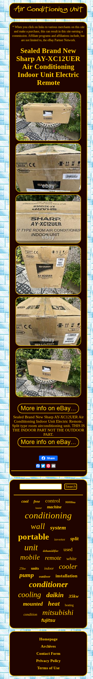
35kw (74, 596)
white (71, 558)
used (68, 549)
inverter (59, 539)
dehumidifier (50, 550)
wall (38, 526)
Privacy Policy (48, 661)
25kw (22, 568)
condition (30, 614)
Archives (48, 646)
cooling (29, 594)
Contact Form (48, 653)
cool (24, 501)
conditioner (48, 584)
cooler (68, 566)
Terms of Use (48, 668)
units (35, 568)
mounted (33, 604)
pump (26, 575)
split (74, 538)
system (58, 527)
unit (31, 547)
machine (54, 507)
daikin (55, 595)
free (37, 501)
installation (66, 575)
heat (54, 603)
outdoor (44, 576)
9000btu (70, 502)
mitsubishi (57, 612)
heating (69, 605)
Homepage (48, 639)
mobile (30, 557)
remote (53, 558)
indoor (49, 568)
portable (33, 536)
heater (38, 508)
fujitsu (48, 620)
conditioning (48, 515)
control (52, 500)
